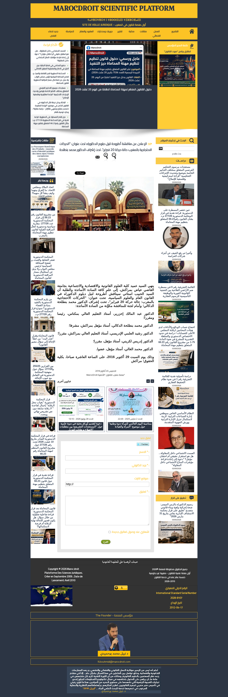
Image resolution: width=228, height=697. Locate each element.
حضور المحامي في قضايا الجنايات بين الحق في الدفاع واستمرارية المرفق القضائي (52, 66)
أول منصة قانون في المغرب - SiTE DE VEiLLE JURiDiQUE (114, 24)
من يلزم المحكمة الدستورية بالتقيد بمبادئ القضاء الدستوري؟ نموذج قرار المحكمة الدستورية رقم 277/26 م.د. (43, 307)
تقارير (120, 31)
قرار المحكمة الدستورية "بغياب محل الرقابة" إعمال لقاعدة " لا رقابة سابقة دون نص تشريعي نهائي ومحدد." (43, 407)
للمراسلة (70, 31)
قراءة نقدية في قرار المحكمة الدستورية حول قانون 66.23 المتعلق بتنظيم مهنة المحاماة (43, 481)
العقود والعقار (86, 31)
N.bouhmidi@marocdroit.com (114, 661)
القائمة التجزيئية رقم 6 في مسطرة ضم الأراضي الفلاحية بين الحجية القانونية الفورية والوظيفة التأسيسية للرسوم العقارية (176, 291)
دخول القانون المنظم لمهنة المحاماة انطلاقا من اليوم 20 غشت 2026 (113, 89)
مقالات (143, 31)
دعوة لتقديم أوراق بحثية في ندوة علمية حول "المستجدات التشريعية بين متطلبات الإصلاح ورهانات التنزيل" (81, 426)
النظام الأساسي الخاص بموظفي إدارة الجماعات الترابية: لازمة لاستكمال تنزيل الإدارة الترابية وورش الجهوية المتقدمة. (177, 418)
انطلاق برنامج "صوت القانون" (177, 51)
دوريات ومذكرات (105, 31)
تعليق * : (144, 491)
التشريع (175, 31)
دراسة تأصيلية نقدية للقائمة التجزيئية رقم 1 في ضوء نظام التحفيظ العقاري (176, 379)
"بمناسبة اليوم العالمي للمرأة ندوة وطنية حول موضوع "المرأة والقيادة (130, 425)
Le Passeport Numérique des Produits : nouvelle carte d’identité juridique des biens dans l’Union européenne (43, 151)
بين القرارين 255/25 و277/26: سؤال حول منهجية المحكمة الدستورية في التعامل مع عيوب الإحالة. (43, 372)
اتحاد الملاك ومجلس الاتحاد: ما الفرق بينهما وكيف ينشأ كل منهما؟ (43, 190)
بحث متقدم (176, 154)
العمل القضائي (157, 33)
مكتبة (131, 31)
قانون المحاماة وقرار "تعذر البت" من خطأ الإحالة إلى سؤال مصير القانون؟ (43, 340)
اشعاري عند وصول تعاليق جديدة (130, 531)
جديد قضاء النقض (53, 33)
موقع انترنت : (141, 478)
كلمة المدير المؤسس (177, 45)
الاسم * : (144, 451)
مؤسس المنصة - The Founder (114, 615)
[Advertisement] (126, 257)
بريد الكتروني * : (140, 465)
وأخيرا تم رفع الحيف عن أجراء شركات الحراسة (176, 254)
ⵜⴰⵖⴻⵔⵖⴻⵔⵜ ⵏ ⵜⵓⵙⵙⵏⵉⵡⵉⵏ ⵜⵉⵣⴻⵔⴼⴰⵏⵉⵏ (114, 20)
